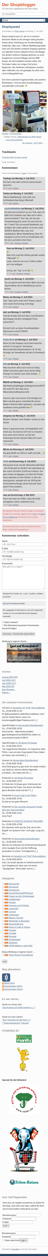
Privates (12, 930)
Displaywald (11, 26)
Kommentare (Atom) (14, 989)
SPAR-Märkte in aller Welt (20, 946)
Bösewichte (14, 884)
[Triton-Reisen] (24, 1182)
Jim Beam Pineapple (27, 743)
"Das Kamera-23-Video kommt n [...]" (18, 1008)
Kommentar (7, 563)
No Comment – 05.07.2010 (32, 143)
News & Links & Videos (19, 927)
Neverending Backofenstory (30, 725)
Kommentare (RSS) (13, 986)
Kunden (12, 902)
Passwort (7, 1219)
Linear (24, 173)
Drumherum (14, 890)
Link (10, 188)
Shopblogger (14, 939)
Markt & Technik (16, 918)
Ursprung (17, 243)
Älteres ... (6, 693)
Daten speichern (12, 1240)
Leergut (12, 912)
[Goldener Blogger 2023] (24, 1059)
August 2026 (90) (10, 677)
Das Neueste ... (9, 689)
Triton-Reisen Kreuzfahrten (21, 955)
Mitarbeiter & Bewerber (19, 921)
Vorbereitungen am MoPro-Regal (29, 137)
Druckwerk (13, 887)
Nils (5, 364)
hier (35, 514)
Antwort (16, 188)
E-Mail (5, 548)
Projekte (5, 134)
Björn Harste (19, 31)
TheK (5, 461)
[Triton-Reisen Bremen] (24, 652)
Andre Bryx (8, 340)
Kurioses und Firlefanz (19, 905)
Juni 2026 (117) (9, 683)
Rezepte (12, 936)
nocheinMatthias (12, 208)
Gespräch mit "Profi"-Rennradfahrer (29, 708)
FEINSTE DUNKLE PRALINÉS (28, 821)
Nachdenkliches (16, 924)
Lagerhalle (13, 909)
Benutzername (9, 1215)
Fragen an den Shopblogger (21, 896)
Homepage (7, 556)
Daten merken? (11, 622)
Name (5, 541)
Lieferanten (14, 915)
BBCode (6, 603)
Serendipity (15, 1249)
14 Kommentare (15, 134)
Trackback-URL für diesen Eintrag (14, 157)
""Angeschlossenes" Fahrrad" (15, 1023)
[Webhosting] (24, 1038)
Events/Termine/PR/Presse (21, 893)
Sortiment (13, 943)
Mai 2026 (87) (8, 686)
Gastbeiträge (14, 899)
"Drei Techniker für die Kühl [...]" (16, 1020)
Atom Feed (9, 983)
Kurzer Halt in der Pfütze (25, 795)
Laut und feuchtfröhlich (14, 140)
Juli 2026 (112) (8, 680)
